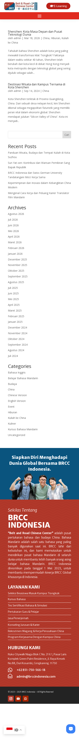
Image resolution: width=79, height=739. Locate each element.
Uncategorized (16, 435)
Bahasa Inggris (17, 372)
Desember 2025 (17, 259)
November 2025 (17, 265)
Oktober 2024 (16, 339)
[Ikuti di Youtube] (18, 699)
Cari (66, 134)
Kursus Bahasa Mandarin (23, 429)
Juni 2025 (13, 293)
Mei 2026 (13, 231)
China (46, 38)
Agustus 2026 (16, 214)
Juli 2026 (13, 219)
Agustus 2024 (16, 350)
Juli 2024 (13, 356)
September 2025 (18, 276)
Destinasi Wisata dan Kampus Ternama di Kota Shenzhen (36, 85)
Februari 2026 (16, 248)
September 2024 (18, 344)
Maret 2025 (15, 310)
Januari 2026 (15, 253)
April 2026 (14, 236)
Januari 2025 (15, 321)
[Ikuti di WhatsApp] (25, 699)
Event (11, 406)
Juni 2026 (13, 225)
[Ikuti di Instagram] (11, 699)
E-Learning (60, 6)
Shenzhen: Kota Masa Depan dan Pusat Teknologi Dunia (35, 33)
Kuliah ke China (17, 418)
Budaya (12, 384)
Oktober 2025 (16, 270)
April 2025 (14, 305)
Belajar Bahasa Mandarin (23, 378)
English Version (17, 401)
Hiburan (55, 38)
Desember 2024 (17, 327)
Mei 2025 (13, 299)
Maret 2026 (15, 242)
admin (17, 38)
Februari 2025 (16, 316)
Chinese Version (17, 395)
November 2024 (17, 333)
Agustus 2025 (16, 282)
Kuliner (12, 423)
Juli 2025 (13, 288)
